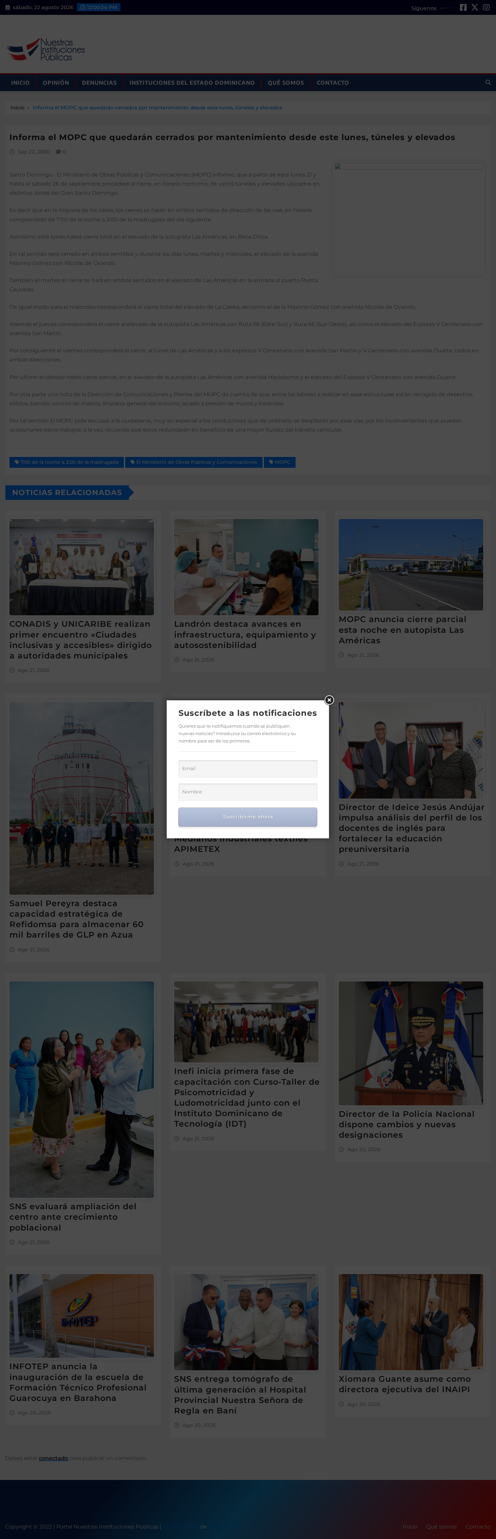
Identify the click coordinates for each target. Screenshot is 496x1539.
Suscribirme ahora (248, 817)
